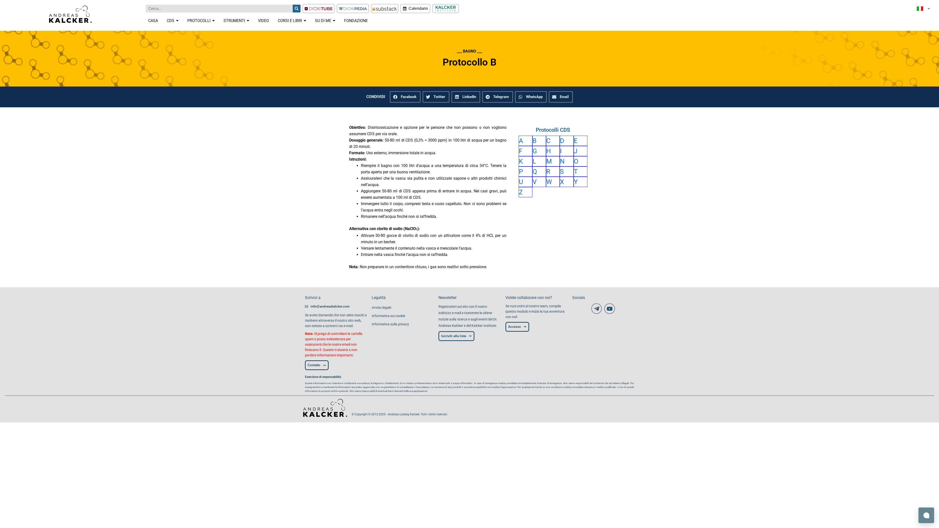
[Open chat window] (926, 515)
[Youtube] (609, 308)
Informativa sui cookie (388, 316)
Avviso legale (381, 307)
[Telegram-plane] (596, 308)
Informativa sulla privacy (390, 324)
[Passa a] (924, 8)
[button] (405, 96)
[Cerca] (297, 8)
